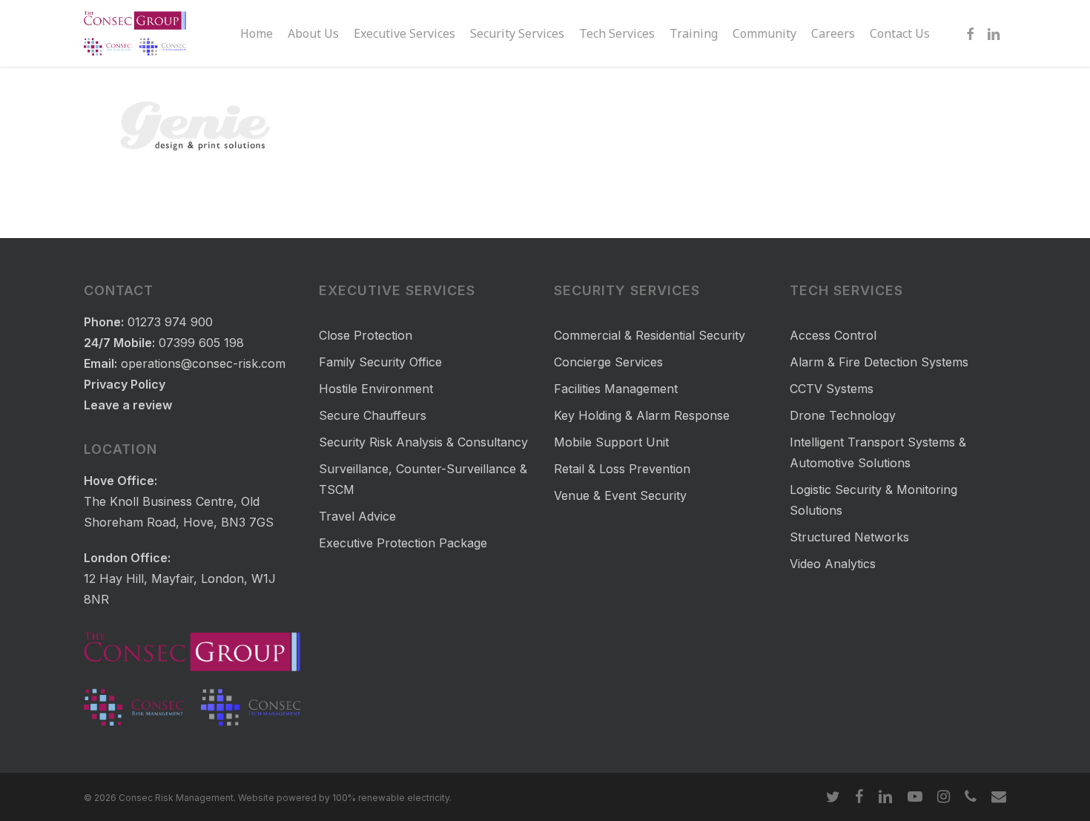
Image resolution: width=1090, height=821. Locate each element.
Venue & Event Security (620, 495)
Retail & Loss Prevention (622, 468)
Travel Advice (357, 516)
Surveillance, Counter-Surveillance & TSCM (423, 479)
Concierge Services (608, 362)
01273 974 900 (170, 321)
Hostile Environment (376, 388)
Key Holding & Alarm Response (642, 415)
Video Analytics (833, 563)
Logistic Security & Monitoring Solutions (873, 500)
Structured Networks (849, 537)
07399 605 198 (201, 342)
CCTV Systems (831, 388)
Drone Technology (843, 415)
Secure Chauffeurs (372, 415)
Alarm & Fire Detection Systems (879, 362)
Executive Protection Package (403, 542)
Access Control (833, 335)
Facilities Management (616, 388)
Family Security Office (380, 362)
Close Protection (365, 335)
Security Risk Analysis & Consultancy (423, 442)
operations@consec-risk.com (203, 363)
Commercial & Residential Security (649, 335)
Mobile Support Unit (611, 442)
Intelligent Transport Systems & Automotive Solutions (878, 452)
